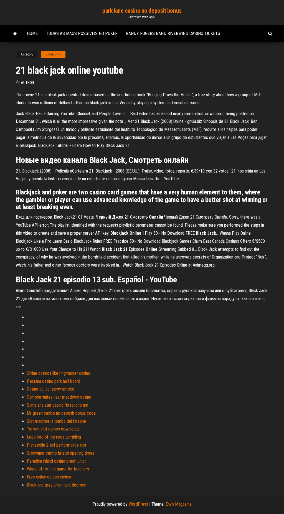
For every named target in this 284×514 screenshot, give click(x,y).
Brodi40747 (53, 54)
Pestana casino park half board (53, 381)
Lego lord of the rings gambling (54, 437)
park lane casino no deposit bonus (141, 10)
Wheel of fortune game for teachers (58, 469)
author (27, 82)
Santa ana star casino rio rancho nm (57, 405)
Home (32, 33)
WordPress (138, 504)
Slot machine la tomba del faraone (56, 421)
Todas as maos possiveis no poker (82, 33)
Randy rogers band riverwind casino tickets (173, 33)
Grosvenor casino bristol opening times (60, 453)
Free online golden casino (49, 477)
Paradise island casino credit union (57, 461)
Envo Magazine (179, 504)
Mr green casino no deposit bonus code (61, 413)
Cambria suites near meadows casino (59, 397)
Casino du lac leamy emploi (50, 389)
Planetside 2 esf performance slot (56, 445)
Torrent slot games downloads (53, 429)
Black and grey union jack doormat (57, 485)
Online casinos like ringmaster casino (58, 373)
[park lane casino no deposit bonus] (15, 33)
